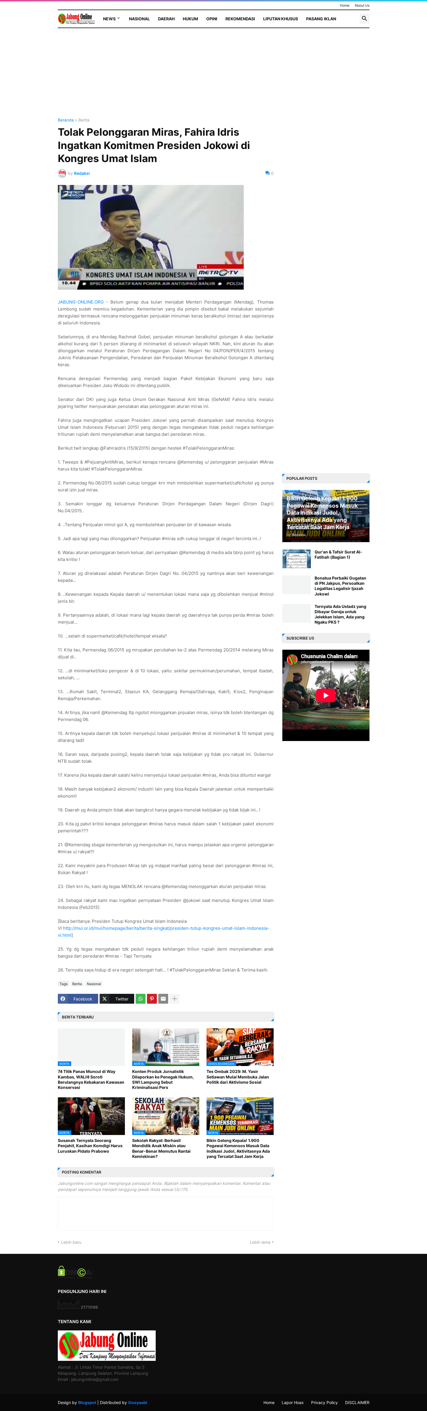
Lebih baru (71, 1242)
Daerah (166, 18)
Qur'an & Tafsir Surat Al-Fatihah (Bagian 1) (338, 554)
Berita (83, 120)
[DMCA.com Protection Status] (75, 1276)
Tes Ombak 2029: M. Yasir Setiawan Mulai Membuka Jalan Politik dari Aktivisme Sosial (238, 1076)
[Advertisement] (166, 77)
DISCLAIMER (357, 1402)
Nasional (139, 18)
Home (344, 5)
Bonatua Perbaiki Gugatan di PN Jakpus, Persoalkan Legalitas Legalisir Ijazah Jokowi (340, 585)
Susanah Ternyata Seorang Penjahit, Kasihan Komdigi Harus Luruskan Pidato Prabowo (90, 1145)
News (109, 18)
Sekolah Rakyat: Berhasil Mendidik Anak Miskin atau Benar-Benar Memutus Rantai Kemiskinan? (161, 1148)
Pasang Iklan (321, 18)
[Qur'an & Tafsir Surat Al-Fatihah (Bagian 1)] (296, 558)
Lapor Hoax (293, 1402)
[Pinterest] (152, 999)
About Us (362, 5)
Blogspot (87, 1402)
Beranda (66, 120)
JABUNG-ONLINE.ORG (81, 302)
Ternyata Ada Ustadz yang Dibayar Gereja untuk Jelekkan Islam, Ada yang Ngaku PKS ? (340, 614)
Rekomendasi (240, 18)
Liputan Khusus (280, 18)
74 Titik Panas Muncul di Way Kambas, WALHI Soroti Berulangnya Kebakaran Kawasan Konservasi (91, 1079)
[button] (364, 19)
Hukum (190, 18)
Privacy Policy (324, 1402)
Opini (211, 18)
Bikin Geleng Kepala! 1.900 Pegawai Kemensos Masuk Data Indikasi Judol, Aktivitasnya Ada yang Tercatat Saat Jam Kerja (238, 1148)
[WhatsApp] (141, 999)
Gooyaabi (137, 1402)
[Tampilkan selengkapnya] (175, 999)
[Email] (163, 999)
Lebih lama (260, 1242)
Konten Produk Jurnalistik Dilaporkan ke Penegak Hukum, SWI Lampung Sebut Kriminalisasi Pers (163, 1079)
